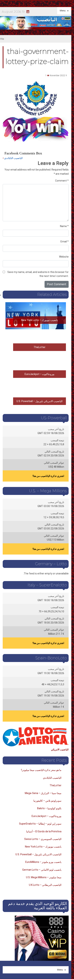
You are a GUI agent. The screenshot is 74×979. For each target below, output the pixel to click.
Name (64, 226)
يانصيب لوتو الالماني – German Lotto (41, 869)
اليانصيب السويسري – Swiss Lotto (42, 839)
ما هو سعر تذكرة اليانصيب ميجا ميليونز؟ (41, 770)
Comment (62, 180)
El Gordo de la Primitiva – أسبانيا (43, 831)
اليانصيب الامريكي (60, 749)
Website (64, 256)
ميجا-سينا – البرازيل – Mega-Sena (43, 793)
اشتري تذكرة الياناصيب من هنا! (48, 476)
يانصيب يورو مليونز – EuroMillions (43, 862)
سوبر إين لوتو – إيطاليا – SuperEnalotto (40, 823)
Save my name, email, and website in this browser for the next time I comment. (38, 274)
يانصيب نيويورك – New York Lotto (39, 320)
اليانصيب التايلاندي (13, 158)
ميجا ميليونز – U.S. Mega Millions (43, 877)
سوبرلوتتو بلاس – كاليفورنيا (47, 800)
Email (65, 241)
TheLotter (39, 347)
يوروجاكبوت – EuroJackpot (39, 374)
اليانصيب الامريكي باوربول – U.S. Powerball (40, 401)
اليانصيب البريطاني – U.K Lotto (45, 884)
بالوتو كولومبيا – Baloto (49, 808)
